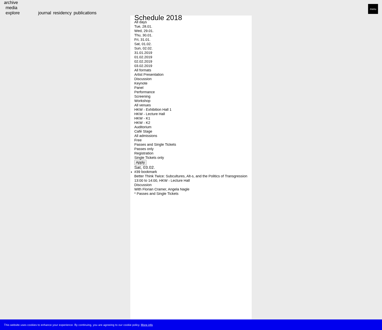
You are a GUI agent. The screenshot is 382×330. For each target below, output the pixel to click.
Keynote (140, 83)
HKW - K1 (142, 118)
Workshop (142, 101)
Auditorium (142, 127)
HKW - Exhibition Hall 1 (153, 110)
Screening (142, 96)
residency (62, 12)
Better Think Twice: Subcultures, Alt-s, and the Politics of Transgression (190, 176)
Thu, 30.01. (143, 35)
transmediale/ (15, 9)
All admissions (145, 136)
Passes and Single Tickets (155, 145)
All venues (142, 105)
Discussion (143, 79)
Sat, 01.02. (143, 44)
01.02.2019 (143, 57)
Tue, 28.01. (143, 26)
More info (147, 324)
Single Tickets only (149, 158)
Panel (138, 88)
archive (11, 2)
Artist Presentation (149, 75)
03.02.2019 (143, 66)
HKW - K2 (142, 123)
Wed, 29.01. (144, 31)
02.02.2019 (143, 61)
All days (140, 22)
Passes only (144, 149)
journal (44, 12)
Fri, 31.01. (142, 40)
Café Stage (143, 131)
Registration (143, 153)
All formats (142, 70)
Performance (144, 92)
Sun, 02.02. (143, 48)
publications (85, 12)
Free (138, 140)
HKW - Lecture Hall (149, 114)
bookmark (149, 172)
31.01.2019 (143, 53)
